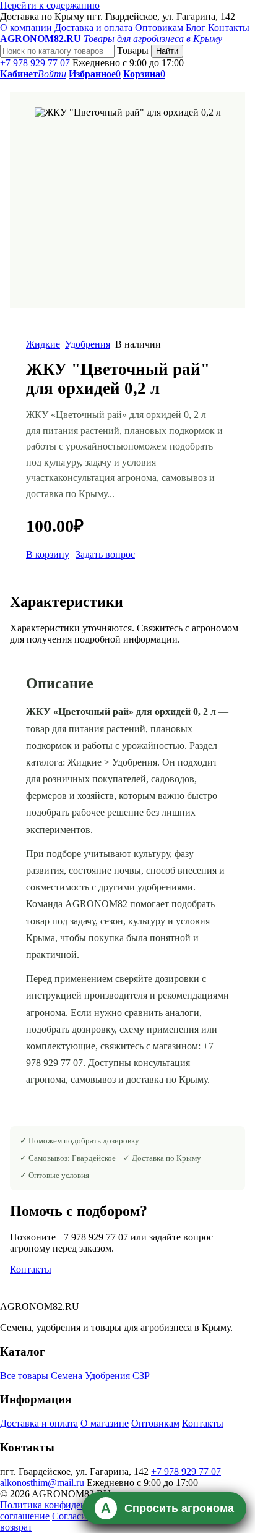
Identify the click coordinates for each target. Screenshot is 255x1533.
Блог (195, 27)
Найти (167, 51)
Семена (66, 1375)
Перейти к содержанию (50, 5)
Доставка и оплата (93, 27)
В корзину (47, 554)
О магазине (104, 1423)
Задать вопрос (105, 554)
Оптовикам (159, 27)
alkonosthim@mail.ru (42, 1482)
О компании (26, 27)
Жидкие (43, 344)
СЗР (141, 1375)
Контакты (228, 27)
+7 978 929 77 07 (35, 63)
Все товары (24, 1375)
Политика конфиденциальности (68, 1505)
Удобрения (87, 344)
